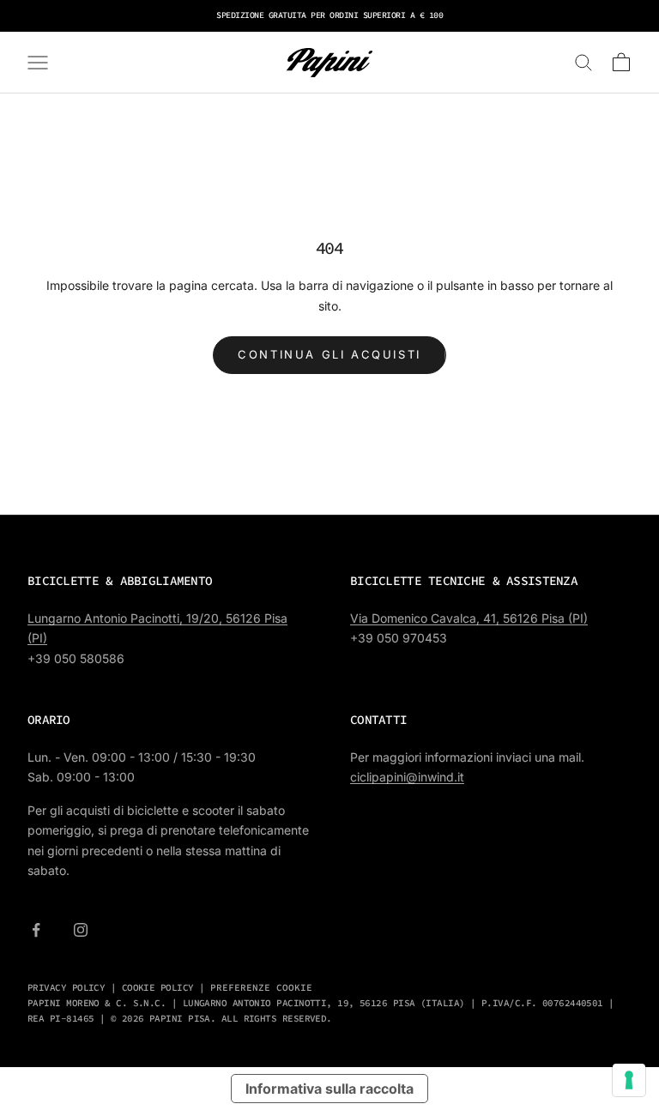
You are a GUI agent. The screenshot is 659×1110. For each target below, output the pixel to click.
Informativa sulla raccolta (329, 1088)
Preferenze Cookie (261, 987)
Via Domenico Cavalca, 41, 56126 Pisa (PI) (469, 618)
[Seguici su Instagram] (80, 929)
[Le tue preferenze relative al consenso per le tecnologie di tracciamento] (629, 1080)
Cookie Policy (158, 987)
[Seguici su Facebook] (36, 929)
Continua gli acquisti (329, 354)
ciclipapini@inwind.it (407, 776)
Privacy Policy (66, 987)
